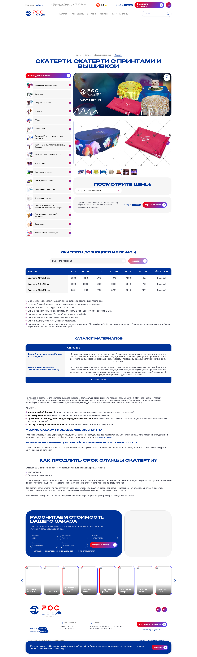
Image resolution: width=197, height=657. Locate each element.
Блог (114, 14)
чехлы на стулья (104, 437)
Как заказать (78, 14)
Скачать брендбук (150, 630)
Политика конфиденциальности (151, 640)
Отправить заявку (100, 545)
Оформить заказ (153, 205)
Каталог (63, 14)
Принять (158, 647)
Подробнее (65, 649)
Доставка (91, 14)
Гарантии (103, 14)
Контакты (123, 14)
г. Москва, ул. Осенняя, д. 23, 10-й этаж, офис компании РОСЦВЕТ (69, 5)
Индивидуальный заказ (39, 76)
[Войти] (168, 5)
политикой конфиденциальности (60, 551)
